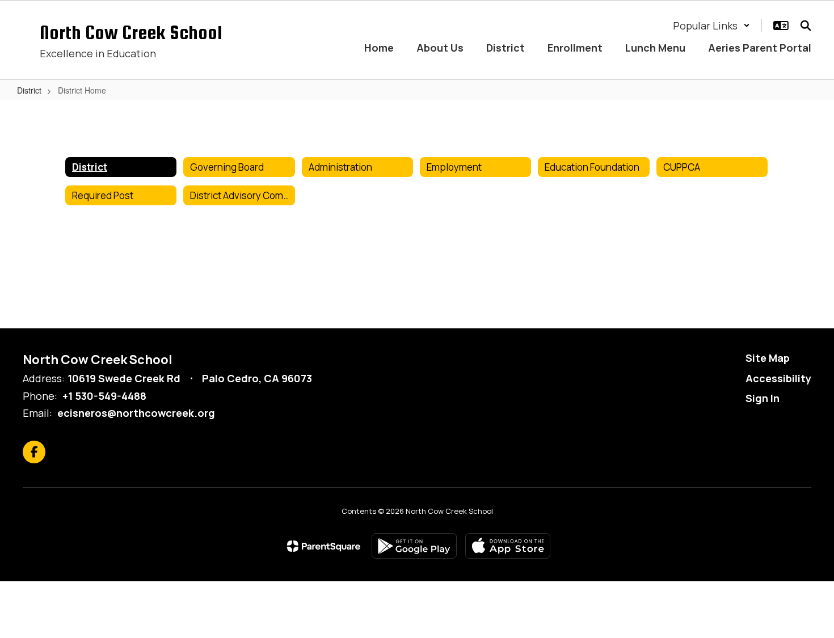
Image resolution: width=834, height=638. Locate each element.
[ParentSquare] (323, 546)
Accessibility (778, 378)
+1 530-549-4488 (104, 396)
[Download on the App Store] (507, 546)
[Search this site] (805, 25)
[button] (711, 25)
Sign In (762, 398)
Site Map (767, 358)
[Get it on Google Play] (414, 546)
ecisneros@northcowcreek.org (136, 413)
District (29, 90)
